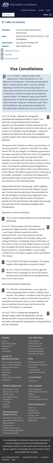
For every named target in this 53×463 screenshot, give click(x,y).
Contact (41, 10)
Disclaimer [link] (45, 457)
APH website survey (10, 397)
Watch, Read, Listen (35, 344)
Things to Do (33, 410)
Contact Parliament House (37, 399)
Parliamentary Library (36, 351)
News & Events (33, 341)
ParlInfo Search (8, 394)
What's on (32, 408)
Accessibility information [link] (11, 457)
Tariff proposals (34, 370)
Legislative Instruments (36, 372)
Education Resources (36, 349)
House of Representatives (11, 362)
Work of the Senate (9, 344)
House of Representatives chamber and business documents (11, 367)
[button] (47, 15)
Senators (5, 349)
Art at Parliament (34, 413)
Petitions (31, 394)
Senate (4, 341)
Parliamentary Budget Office (13, 430)
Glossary (6, 404)
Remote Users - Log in (11, 392)
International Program (36, 353)
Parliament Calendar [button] (28, 10)
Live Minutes (6, 372)
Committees (32, 381)
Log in (48, 10)
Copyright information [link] (30, 457)
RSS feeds (6, 407)
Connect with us (34, 397)
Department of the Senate (12, 418)
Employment (7, 399)
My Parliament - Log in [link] (11, 389)
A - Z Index (6, 402)
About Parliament (34, 346)
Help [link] (13, 459)
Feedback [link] (5, 459)
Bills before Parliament (36, 362)
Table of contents (14, 22)
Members (5, 375)
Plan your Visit (33, 415)
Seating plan (6, 351)
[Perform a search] (4, 14)
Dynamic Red (6, 346)
